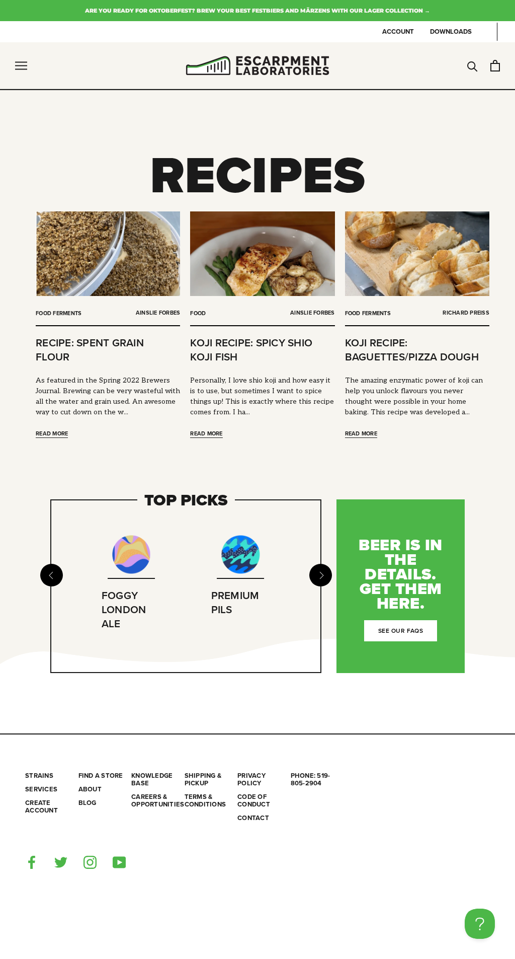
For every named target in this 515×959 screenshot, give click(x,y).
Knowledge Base (152, 779)
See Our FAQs (400, 630)
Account (398, 32)
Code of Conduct (253, 800)
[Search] (472, 65)
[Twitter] (60, 861)
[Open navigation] (21, 65)
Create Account (41, 807)
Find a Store (100, 776)
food (198, 313)
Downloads (451, 32)
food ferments (58, 313)
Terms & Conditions (205, 800)
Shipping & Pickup (203, 779)
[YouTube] (119, 861)
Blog (87, 803)
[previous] (51, 575)
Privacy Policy (251, 779)
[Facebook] (31, 861)
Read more (52, 433)
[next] (320, 575)
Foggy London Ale (124, 609)
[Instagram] (90, 861)
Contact (253, 818)
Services (41, 789)
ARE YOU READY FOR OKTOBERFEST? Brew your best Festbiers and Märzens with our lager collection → (257, 10)
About (90, 789)
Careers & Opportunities (157, 800)
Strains (39, 776)
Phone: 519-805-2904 (310, 779)
